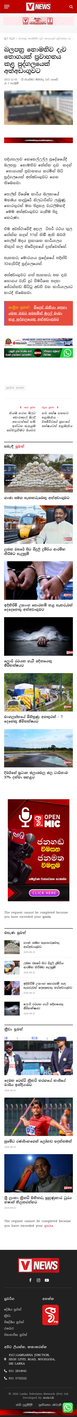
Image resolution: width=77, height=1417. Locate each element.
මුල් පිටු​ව (9, 38)
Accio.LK (48, 1397)
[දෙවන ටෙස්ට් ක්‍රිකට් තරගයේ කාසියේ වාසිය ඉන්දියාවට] (38, 1056)
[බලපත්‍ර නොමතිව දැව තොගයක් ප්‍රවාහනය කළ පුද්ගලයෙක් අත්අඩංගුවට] (38, 107)
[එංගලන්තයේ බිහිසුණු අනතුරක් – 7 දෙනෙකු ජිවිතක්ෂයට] (38, 692)
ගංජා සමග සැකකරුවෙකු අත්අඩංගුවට (36, 498)
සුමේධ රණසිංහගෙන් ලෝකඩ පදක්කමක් (38, 1141)
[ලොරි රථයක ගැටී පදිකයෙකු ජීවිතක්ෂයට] (38, 636)
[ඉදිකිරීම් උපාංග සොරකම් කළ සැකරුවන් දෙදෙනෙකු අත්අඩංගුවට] (38, 580)
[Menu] (6, 6)
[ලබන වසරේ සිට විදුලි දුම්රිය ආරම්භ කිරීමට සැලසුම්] (38, 524)
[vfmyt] (38, 21)
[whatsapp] (38, 353)
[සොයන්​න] (71, 6)
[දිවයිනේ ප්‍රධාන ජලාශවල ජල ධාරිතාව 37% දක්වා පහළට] (38, 748)
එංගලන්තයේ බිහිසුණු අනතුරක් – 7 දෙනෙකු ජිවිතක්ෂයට (33, 719)
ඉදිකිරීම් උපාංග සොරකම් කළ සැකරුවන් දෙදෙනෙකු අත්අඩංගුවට (38, 607)
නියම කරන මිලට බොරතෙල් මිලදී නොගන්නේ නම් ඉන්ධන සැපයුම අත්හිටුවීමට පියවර (21, 421)
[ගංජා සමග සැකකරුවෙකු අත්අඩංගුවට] (38, 473)
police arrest (15, 387)
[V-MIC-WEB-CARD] (38, 850)
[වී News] (38, 6)
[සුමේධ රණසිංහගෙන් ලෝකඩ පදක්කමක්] (38, 1117)
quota (47, 917)
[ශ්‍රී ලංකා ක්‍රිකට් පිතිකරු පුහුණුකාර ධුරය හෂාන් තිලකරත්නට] (38, 1173)
